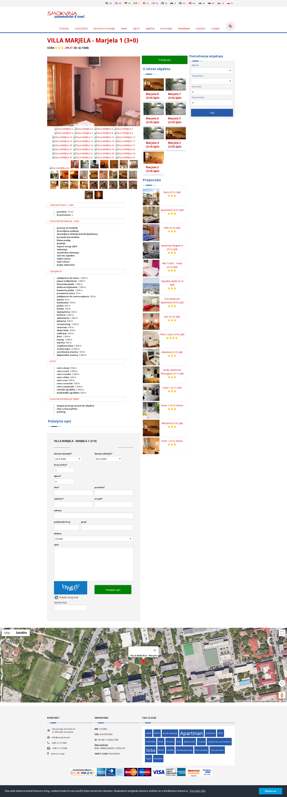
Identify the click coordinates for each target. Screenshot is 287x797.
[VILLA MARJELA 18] (62, 145)
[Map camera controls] (282, 683)
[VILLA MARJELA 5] (123, 128)
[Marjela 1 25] (133, 188)
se (166, 3)
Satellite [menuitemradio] (21, 632)
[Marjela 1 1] (75, 168)
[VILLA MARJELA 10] (62, 137)
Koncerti (170, 741)
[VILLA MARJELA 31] (83, 157)
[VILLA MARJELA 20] (104, 145)
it (139, 3)
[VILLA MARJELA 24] (104, 149)
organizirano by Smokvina (219, 741)
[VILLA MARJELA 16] (104, 141)
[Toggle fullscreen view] (282, 632)
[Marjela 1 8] (55, 178)
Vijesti (148, 758)
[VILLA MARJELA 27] (83, 153)
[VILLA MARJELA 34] (59, 168)
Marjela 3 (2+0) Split (175, 144)
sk (204, 3)
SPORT (161, 750)
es (148, 3)
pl (232, 3)
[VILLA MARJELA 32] (104, 157)
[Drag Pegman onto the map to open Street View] (282, 695)
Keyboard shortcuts (244, 701)
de (129, 3)
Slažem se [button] (270, 791)
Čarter (220, 733)
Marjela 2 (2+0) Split (152, 169)
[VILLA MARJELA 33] (125, 157)
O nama (201, 741)
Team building (201, 750)
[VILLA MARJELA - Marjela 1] (93, 125)
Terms (283, 701)
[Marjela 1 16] (133, 178)
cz (223, 3)
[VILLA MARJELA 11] (83, 137)
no (194, 3)
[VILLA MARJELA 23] (83, 149)
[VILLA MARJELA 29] (125, 153)
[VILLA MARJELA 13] (125, 137)
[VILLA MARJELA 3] (84, 128)
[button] (143, 662)
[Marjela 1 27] (98, 198)
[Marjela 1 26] (89, 198)
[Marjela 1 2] (85, 168)
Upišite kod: (60, 602)
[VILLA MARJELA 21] (125, 145)
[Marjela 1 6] (124, 168)
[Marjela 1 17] (55, 188)
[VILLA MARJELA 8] (104, 133)
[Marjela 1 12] (94, 178)
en (120, 3)
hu (184, 3)
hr (110, 3)
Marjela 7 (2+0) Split (175, 96)
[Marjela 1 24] (123, 188)
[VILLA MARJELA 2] (64, 128)
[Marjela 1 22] (104, 188)
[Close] (155, 650)
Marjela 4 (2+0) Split (152, 144)
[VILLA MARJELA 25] (125, 149)
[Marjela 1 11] (84, 178)
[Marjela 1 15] (123, 178)
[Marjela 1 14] (113, 178)
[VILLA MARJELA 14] (62, 141)
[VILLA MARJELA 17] (125, 141)
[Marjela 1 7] (133, 168)
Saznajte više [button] (197, 791)
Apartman (191, 733)
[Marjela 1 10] (74, 178)
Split (69, 48)
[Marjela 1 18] (64, 188)
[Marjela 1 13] (104, 178)
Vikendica (158, 758)
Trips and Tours (217, 750)
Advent (157, 733)
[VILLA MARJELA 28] (104, 153)
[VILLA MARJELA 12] (104, 137)
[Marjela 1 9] (64, 178)
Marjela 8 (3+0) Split (152, 96)
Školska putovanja (184, 750)
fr (157, 3)
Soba (150, 750)
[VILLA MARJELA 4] (104, 128)
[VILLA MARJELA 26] (62, 153)
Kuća (179, 741)
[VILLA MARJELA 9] (123, 133)
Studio (170, 750)
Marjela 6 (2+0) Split (152, 120)
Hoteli (160, 741)
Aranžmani (210, 733)
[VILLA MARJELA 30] (62, 157)
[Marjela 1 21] (94, 188)
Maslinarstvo (189, 741)
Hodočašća (150, 741)
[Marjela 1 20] (84, 188)
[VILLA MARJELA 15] (83, 141)
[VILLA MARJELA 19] (83, 145)
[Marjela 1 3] (95, 168)
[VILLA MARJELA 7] (84, 133)
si (175, 3)
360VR (148, 733)
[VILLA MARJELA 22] (62, 149)
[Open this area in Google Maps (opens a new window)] (6, 700)
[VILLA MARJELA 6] (64, 133)
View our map (58, 753)
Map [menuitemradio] (7, 632)
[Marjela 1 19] (74, 188)
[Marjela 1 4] (104, 168)
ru (213, 3)
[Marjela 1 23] (113, 188)
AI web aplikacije (170, 733)
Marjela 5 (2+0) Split (175, 120)
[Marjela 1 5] (114, 168)
